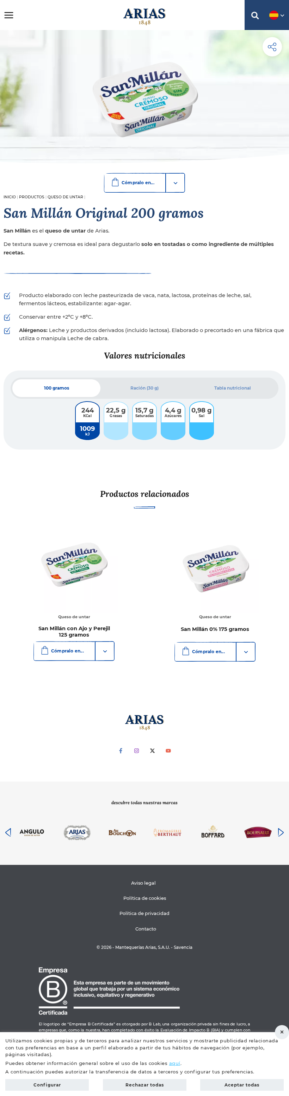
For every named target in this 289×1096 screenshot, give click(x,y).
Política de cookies (144, 898)
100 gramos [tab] (56, 388)
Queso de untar (65, 197)
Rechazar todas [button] (282, 1032)
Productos (31, 197)
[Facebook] (121, 751)
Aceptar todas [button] (242, 1085)
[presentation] (8, 832)
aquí (174, 1063)
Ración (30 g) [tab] (144, 388)
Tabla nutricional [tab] (232, 388)
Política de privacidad (144, 913)
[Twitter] (152, 751)
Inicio (10, 197)
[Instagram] (136, 751)
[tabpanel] (144, 421)
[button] (255, 17)
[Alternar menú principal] (9, 15)
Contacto (145, 929)
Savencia (183, 947)
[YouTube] (168, 751)
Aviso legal (143, 883)
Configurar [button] (47, 1085)
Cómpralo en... (138, 182)
